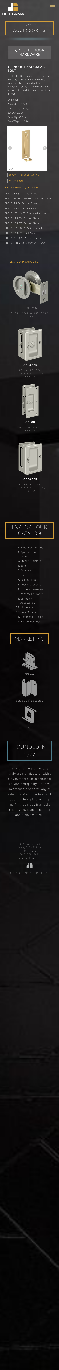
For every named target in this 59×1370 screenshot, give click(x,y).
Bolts (23, 565)
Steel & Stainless (30, 560)
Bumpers (25, 570)
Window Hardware (31, 594)
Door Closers (28, 612)
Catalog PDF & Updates (29, 700)
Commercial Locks (31, 616)
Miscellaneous (29, 607)
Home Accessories (31, 589)
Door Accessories (30, 584)
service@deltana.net (29, 858)
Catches (25, 575)
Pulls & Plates (28, 579)
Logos (29, 727)
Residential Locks (31, 621)
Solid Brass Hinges (31, 547)
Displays (30, 673)
